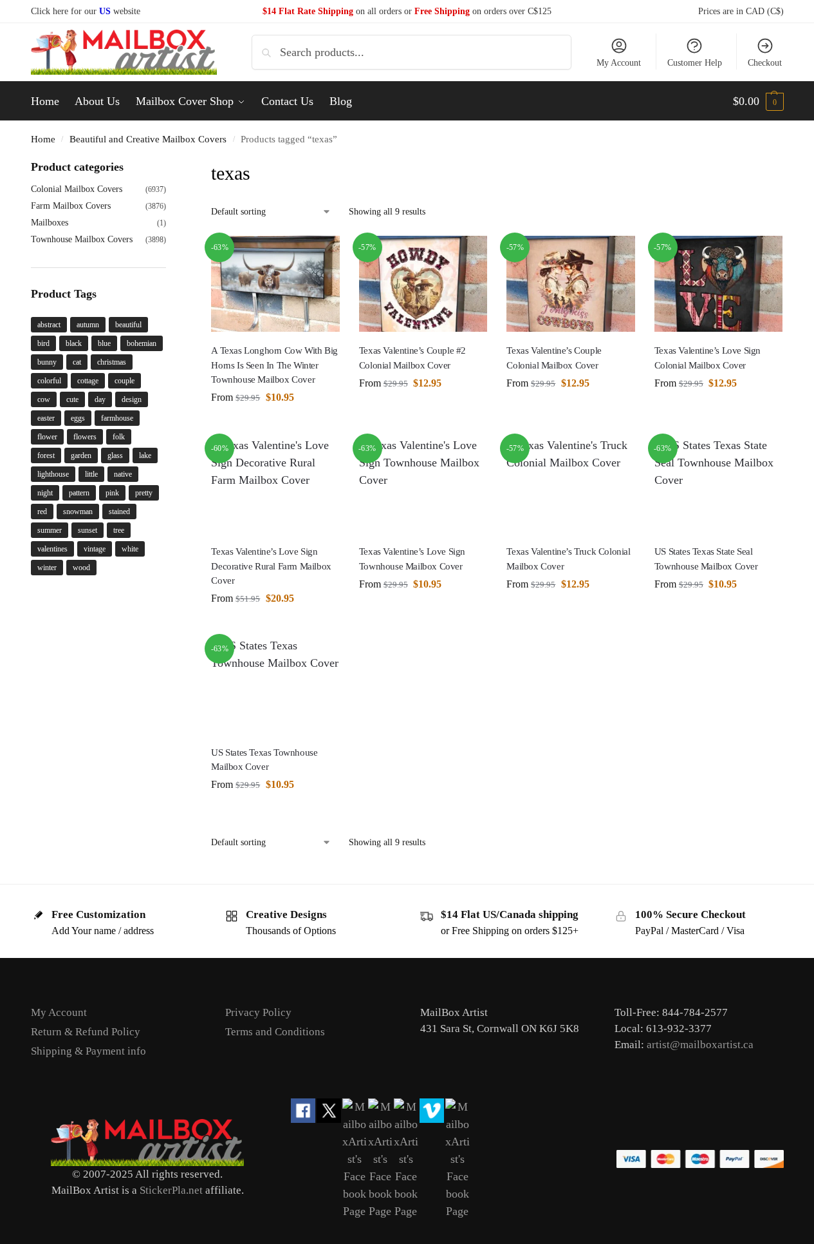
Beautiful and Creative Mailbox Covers (148, 138)
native (123, 474)
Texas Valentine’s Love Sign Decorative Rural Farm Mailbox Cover (271, 566)
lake (145, 455)
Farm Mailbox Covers (71, 206)
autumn (88, 324)
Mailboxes (49, 222)
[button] (758, 101)
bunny (47, 362)
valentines (52, 548)
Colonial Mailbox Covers (76, 189)
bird (43, 343)
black (74, 343)
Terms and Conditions (275, 1032)
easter (46, 418)
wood (81, 567)
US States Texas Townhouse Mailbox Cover (264, 759)
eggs (78, 418)
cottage (87, 380)
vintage (95, 548)
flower (47, 436)
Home (43, 138)
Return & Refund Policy (85, 1032)
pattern (79, 492)
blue (104, 343)
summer (49, 530)
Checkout (765, 63)
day (100, 399)
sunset (87, 530)
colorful (49, 380)
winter (47, 567)
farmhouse (117, 418)
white (130, 548)
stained (119, 511)
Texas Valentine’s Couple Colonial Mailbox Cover (553, 357)
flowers (85, 436)
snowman (78, 511)
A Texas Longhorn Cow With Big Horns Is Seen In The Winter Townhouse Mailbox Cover (274, 365)
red (42, 511)
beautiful (128, 324)
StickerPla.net (171, 1190)
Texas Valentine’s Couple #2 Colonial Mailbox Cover (412, 357)
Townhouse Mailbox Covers (82, 239)
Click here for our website (85, 11)
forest (46, 455)
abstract (48, 324)
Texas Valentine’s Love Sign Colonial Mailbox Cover (707, 357)
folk (119, 436)
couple (124, 380)
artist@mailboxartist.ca (700, 1044)
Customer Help (694, 63)
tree (118, 530)
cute (72, 399)
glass (115, 455)
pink (112, 492)
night (45, 492)
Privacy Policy (258, 1012)
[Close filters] (170, 167)
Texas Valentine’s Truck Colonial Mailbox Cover (568, 558)
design (132, 399)
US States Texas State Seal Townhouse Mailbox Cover (706, 558)
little (91, 474)
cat (77, 362)
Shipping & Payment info (88, 1051)
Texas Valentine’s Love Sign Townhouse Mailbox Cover (412, 558)
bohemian (141, 343)
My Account (619, 63)
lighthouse (53, 474)
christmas (111, 362)
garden (81, 455)
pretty (144, 492)
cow (43, 399)
